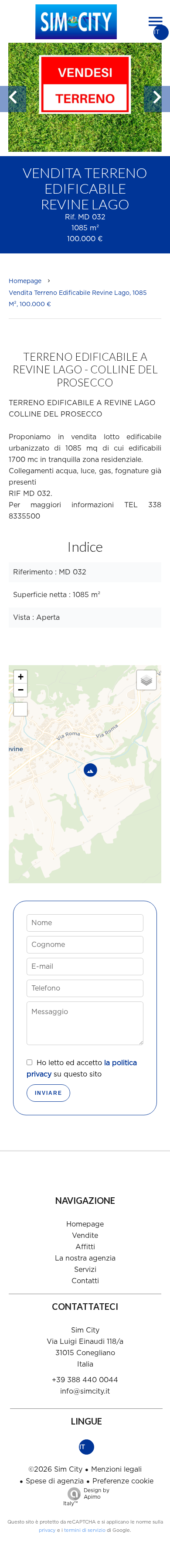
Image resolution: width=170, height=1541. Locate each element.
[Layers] (146, 680)
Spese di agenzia (55, 1481)
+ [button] (21, 676)
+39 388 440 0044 (85, 1380)
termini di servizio (84, 1530)
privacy (47, 1530)
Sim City (85, 1330)
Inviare (48, 1093)
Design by (86, 1497)
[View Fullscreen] (20, 709)
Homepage (25, 281)
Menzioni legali (116, 1469)
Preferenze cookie (122, 1481)
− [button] (21, 689)
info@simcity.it (85, 1391)
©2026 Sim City (55, 1469)
